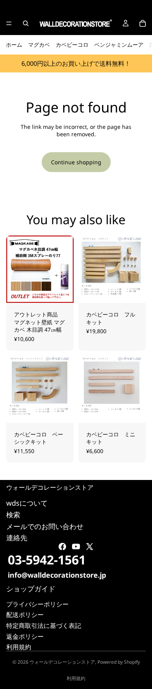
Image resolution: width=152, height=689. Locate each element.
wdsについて (27, 503)
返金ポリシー (25, 636)
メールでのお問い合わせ (44, 526)
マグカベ (39, 44)
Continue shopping (76, 162)
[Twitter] (89, 547)
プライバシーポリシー (37, 604)
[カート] (142, 23)
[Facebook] (62, 547)
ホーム (14, 44)
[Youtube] (76, 547)
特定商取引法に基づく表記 (43, 625)
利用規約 (18, 647)
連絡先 (16, 538)
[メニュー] (9, 23)
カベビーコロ (72, 44)
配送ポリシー (25, 615)
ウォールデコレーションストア (62, 662)
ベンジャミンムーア (118, 44)
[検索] (25, 23)
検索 (13, 514)
